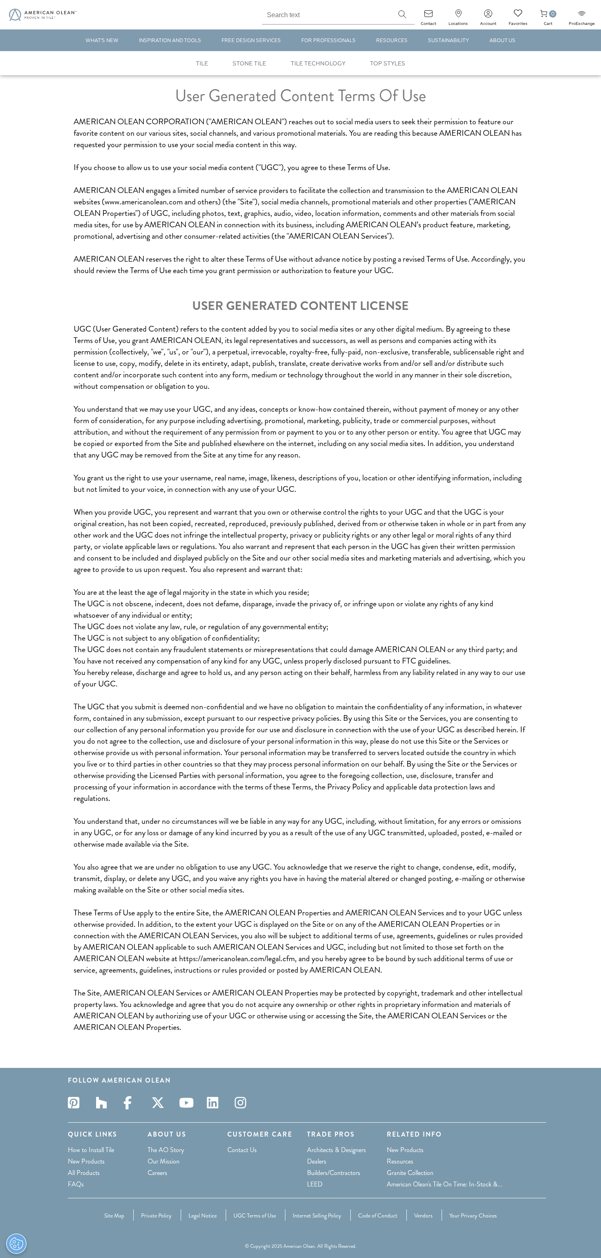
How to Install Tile (91, 1150)
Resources (400, 1161)
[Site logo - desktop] (42, 15)
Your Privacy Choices (473, 1215)
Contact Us (242, 1150)
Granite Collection (410, 1172)
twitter (159, 1102)
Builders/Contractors (333, 1172)
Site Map (114, 1215)
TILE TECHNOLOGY (318, 63)
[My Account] (488, 16)
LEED (315, 1184)
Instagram (243, 1102)
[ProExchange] (582, 16)
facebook (131, 1102)
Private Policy (156, 1215)
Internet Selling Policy (317, 1215)
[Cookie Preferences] (16, 1243)
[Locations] (458, 16)
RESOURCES (392, 41)
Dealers (316, 1161)
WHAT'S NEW (102, 41)
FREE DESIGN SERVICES (251, 41)
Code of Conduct (377, 1215)
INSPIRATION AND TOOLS (170, 41)
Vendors (423, 1215)
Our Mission (163, 1161)
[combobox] (326, 14)
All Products (84, 1172)
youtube (187, 1102)
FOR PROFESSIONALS (328, 41)
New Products (86, 1161)
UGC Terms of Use (254, 1215)
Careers (157, 1172)
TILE (202, 63)
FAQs (76, 1184)
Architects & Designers (336, 1150)
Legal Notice (202, 1215)
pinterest (76, 1102)
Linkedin (215, 1102)
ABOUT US (502, 41)
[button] (402, 14)
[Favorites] (518, 16)
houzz (104, 1102)
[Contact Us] (428, 16)
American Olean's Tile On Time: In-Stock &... (444, 1184)
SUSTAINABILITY (448, 41)
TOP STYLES (387, 63)
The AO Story (166, 1150)
